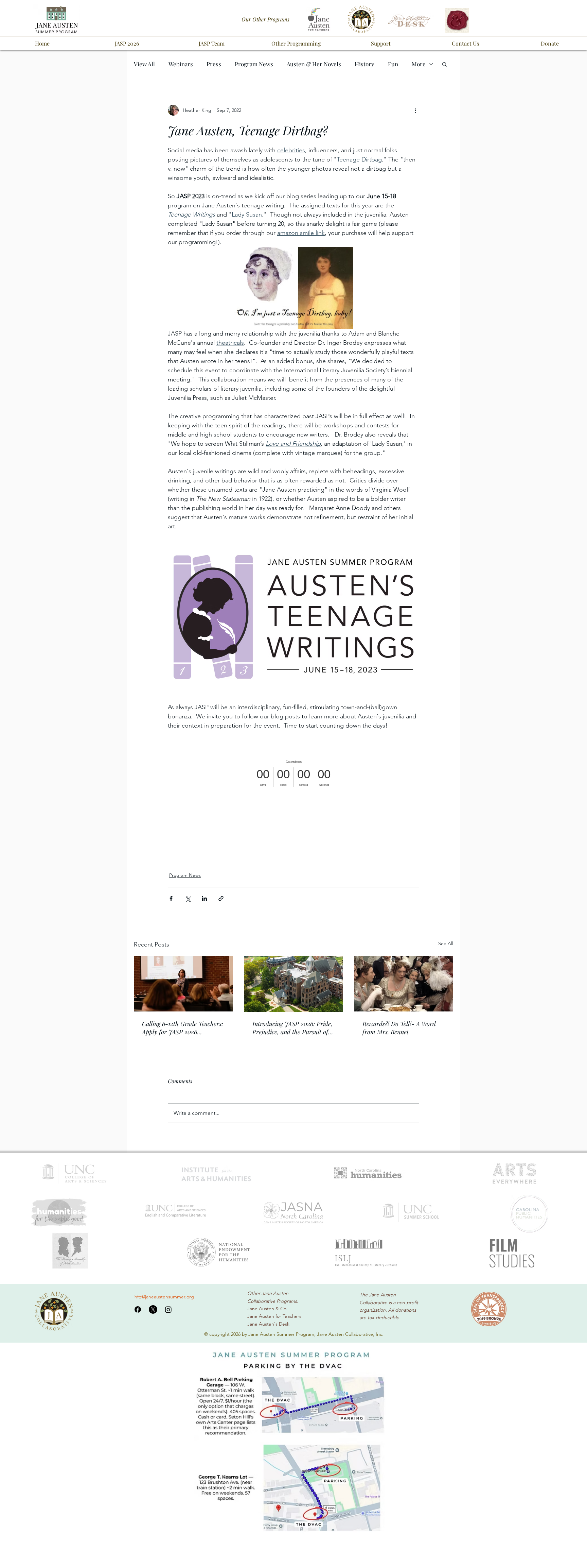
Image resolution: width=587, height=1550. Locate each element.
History (364, 64)
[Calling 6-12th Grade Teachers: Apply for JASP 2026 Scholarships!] (183, 983)
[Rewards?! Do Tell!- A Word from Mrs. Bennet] (403, 983)
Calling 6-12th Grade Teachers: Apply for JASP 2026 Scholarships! (182, 1028)
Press (214, 64)
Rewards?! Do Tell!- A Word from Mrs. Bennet (399, 1028)
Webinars (180, 64)
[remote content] (293, 774)
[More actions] (415, 110)
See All (445, 943)
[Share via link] (221, 898)
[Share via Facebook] (171, 898)
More (419, 64)
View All (144, 64)
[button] (127, 43)
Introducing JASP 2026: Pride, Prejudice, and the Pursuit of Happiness (292, 1028)
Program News (254, 64)
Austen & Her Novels (314, 64)
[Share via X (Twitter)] (187, 898)
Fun (393, 64)
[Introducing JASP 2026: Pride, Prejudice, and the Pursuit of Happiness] (293, 984)
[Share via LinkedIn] (204, 898)
